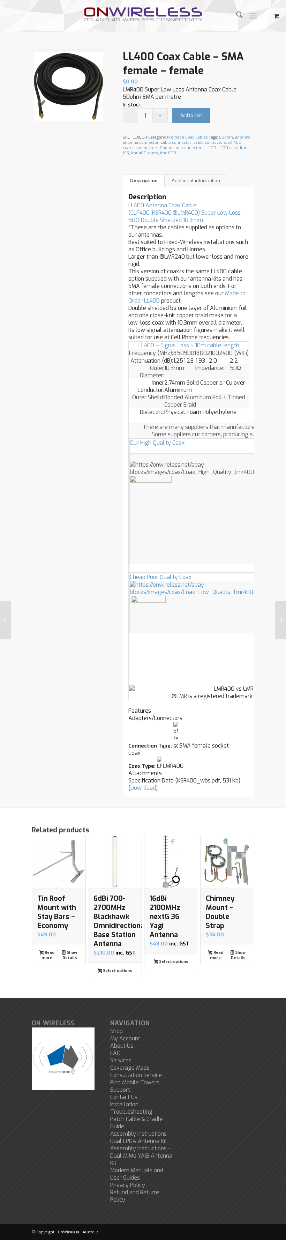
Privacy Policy (127, 1185)
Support (120, 1089)
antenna (242, 137)
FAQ (115, 1053)
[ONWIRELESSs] (143, 16)
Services (120, 1060)
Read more (48, 955)
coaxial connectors (140, 147)
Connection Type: (150, 745)
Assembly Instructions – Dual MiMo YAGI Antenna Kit (141, 1156)
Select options (117, 970)
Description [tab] (144, 181)
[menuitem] (236, 16)
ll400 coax (228, 147)
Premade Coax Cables (187, 137)
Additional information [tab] (196, 181)
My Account (125, 1038)
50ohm (226, 137)
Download (143, 788)
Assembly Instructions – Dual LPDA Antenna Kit (141, 1137)
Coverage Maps (130, 1067)
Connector (170, 147)
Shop (116, 1031)
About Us (121, 1045)
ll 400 (210, 147)
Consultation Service (136, 1075)
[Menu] (253, 16)
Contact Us (123, 1097)
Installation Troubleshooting (131, 1108)
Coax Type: (142, 766)
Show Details (69, 955)
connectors (192, 147)
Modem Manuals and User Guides (136, 1174)
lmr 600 (168, 153)
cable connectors (210, 142)
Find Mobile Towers (134, 1082)
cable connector (176, 142)
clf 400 (234, 142)
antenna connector (141, 142)
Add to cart (191, 115)
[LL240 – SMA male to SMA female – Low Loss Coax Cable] (5, 620)
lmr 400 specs (144, 153)
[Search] (236, 16)
